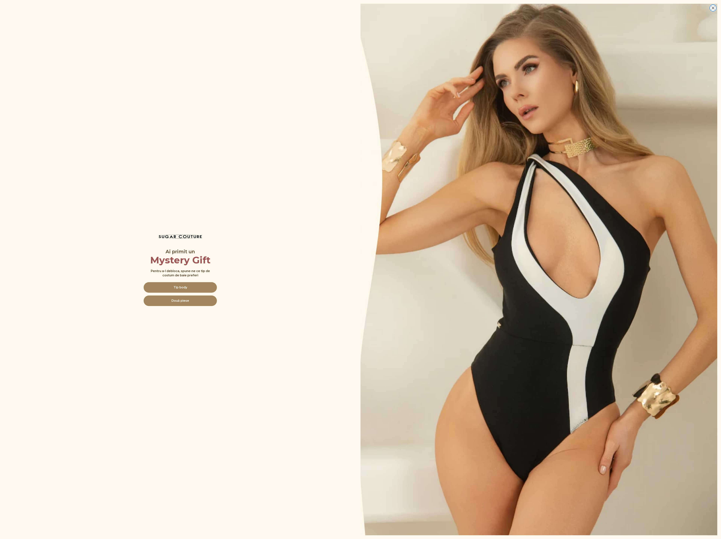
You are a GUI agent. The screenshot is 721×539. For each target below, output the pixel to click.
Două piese (180, 300)
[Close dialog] (713, 8)
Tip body (180, 287)
